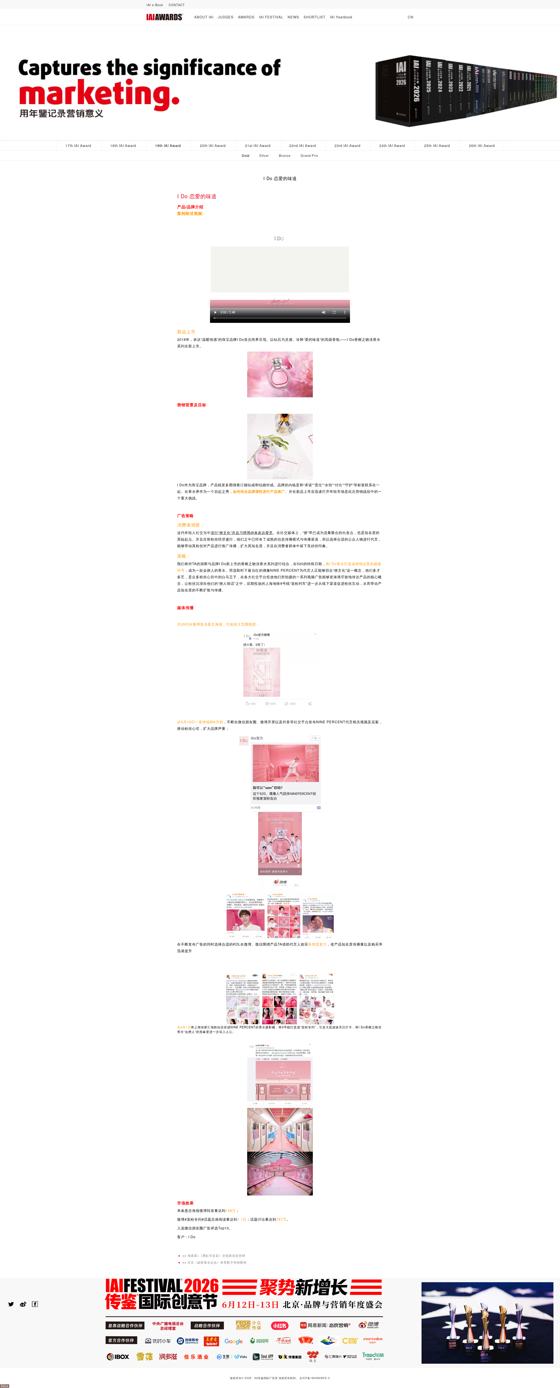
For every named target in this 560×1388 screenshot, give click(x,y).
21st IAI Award (258, 145)
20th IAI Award (213, 145)
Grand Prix (309, 155)
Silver (264, 155)
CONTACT (177, 5)
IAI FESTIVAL (271, 16)
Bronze (284, 155)
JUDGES (226, 16)
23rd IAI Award (347, 145)
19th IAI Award (168, 145)
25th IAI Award (437, 145)
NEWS (293, 16)
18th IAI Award (123, 145)
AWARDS (246, 16)
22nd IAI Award (302, 145)
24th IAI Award (392, 145)
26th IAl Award (482, 145)
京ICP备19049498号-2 (314, 1378)
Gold (245, 155)
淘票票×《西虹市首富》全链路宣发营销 (216, 1255)
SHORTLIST (315, 16)
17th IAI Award (78, 145)
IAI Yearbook (341, 16)
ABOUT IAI (204, 16)
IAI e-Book (155, 5)
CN (410, 16)
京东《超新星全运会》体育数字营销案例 (217, 1262)
